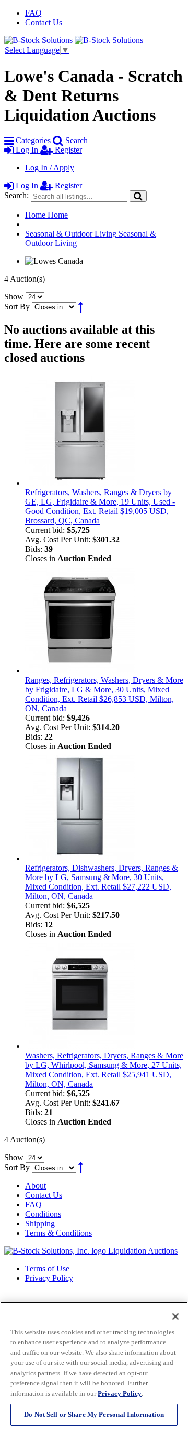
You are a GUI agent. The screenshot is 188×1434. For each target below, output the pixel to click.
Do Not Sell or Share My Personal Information (94, 1414)
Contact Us (43, 22)
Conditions (43, 1214)
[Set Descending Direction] (80, 306)
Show (14, 296)
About (35, 1185)
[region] (94, 1368)
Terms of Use (47, 1268)
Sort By (17, 306)
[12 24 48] (35, 296)
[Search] (138, 195)
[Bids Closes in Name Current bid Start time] (55, 306)
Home (46, 214)
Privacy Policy (49, 1278)
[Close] (175, 1316)
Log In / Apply (49, 167)
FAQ (33, 12)
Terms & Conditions (58, 1232)
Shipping (40, 1223)
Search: (16, 195)
